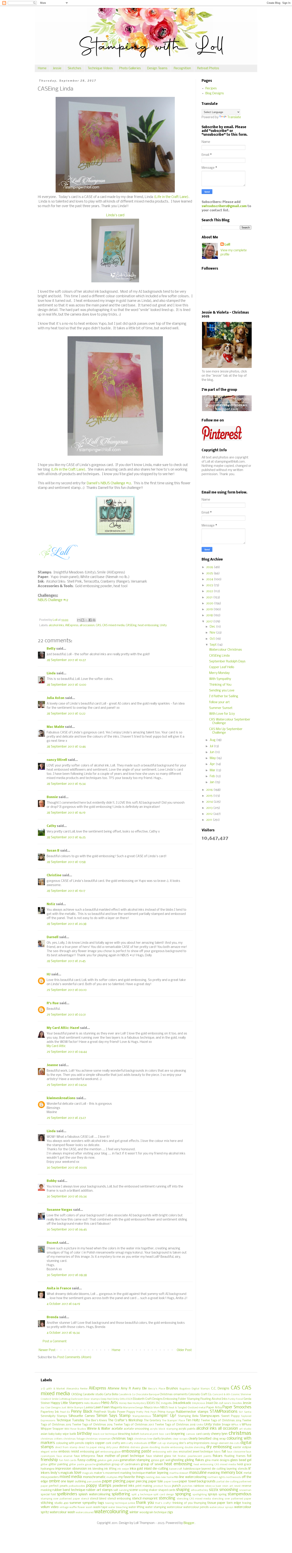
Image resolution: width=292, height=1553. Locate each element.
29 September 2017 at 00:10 (67, 990)
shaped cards (166, 1490)
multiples (112, 1477)
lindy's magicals (62, 1473)
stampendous (239, 1494)
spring (223, 1494)
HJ (48, 974)
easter (237, 1447)
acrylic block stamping (164, 1429)
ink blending (95, 1468)
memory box (232, 1473)
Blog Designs (214, 93)
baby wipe (62, 1434)
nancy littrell (57, 760)
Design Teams (157, 68)
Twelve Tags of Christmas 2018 (175, 1424)
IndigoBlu (166, 1403)
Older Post (184, 1350)
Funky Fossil (235, 1399)
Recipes (211, 88)
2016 (210, 790)
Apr (213, 764)
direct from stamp (66, 1447)
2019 (210, 609)
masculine (198, 1473)
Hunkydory (139, 1403)
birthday (84, 1434)
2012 (209, 814)
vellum (45, 1507)
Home (42, 68)
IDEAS (151, 1403)
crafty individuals (136, 1443)
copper (100, 1443)
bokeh (135, 1434)
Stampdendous (141, 1416)
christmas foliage (73, 1439)
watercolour (175, 1507)
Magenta (116, 1407)
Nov (213, 632)
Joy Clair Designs (51, 1407)
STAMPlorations (223, 1412)
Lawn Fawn (102, 1407)
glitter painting (58, 1464)
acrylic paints (187, 1428)
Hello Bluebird (92, 1403)
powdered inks (123, 1486)
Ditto (123, 1399)
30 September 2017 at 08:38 (67, 1275)
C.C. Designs (220, 1388)
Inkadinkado (182, 1403)
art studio (245, 1429)
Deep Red (106, 1399)
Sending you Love (221, 690)
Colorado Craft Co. (200, 1394)
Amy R (126, 1388)
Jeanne (52, 1065)
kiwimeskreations (61, 1098)
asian (44, 1434)
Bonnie (52, 797)
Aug (213, 740)
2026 (210, 567)
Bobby (52, 1181)
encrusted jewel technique (196, 1451)
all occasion (87, 625)
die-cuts (234, 1443)
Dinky (115, 1399)
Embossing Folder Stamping (181, 1399)
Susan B (53, 850)
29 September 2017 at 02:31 (66, 1014)
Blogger (189, 1523)
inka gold (136, 1468)
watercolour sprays (221, 1507)
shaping (183, 1490)
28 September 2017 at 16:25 (66, 837)
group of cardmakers (126, 1464)
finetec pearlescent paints (194, 1456)
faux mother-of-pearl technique (120, 1456)
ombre (54, 1481)
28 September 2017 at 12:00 (66, 684)
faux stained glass (158, 1456)
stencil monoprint (145, 1498)
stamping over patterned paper (60, 1498)
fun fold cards (67, 1460)
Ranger (170, 1412)
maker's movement (107, 1473)
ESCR (129, 1399)
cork (108, 1443)
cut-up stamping (168, 1443)
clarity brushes (162, 1438)
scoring (143, 1490)
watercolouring (111, 1512)
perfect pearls (58, 1486)
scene (133, 1490)
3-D (43, 1388)
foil (249, 1456)
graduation (103, 1464)
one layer (67, 1481)
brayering (178, 1434)
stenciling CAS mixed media (194, 1498)
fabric (217, 1452)
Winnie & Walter (98, 1428)
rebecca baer (213, 1486)
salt (115, 1490)
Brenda (52, 1317)
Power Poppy (126, 1412)
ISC (158, 1403)
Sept (213, 644)
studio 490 (61, 1503)
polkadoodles (77, 1486)
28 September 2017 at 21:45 (66, 961)
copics (89, 1443)
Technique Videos (100, 68)
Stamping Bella (188, 1416)
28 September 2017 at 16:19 (66, 812)
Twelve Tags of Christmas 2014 (221, 1420)
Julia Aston (55, 698)
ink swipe (123, 1469)
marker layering (157, 1473)
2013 (209, 808)
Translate (234, 117)
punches (187, 1486)
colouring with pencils (70, 1443)
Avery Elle (139, 1388)
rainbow (199, 1486)
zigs (170, 1512)
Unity (163, 625)
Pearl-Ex (65, 1412)
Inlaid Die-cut (214, 1403)
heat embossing (148, 625)
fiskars (217, 1456)
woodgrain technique (153, 1512)
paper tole (155, 1481)
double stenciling (195, 1447)
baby (51, 1434)
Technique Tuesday (70, 1420)
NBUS (164, 1407)
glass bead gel (240, 1460)
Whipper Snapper (52, 1428)
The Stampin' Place (173, 1420)
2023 (210, 585)
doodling (154, 1447)
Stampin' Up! (164, 1416)
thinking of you (182, 1503)
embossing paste (136, 1452)
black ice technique (105, 1434)
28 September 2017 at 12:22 (66, 713)
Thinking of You (220, 684)
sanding (124, 1490)
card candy (203, 1434)
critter (152, 1443)
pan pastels (94, 1481)
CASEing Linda (219, 655)
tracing (246, 1503)
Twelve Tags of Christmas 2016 (92, 1424)
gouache (90, 1464)
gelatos (102, 1460)
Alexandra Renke (76, 1388)
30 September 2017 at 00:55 (67, 1167)
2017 (209, 621)
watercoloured (85, 1512)
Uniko (199, 1424)
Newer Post (47, 1350)
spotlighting (199, 1494)
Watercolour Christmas (225, 649)
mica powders (50, 1477)
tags (101, 1503)
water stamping (155, 1507)
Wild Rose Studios (75, 1429)
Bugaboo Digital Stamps (195, 1388)
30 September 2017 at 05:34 (67, 1196)
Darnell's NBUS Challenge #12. (109, 483)
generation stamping (135, 1460)
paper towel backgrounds (197, 1481)
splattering (121, 1494)
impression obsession (71, 1468)
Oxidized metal (197, 1407)
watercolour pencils (196, 1507)
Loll (227, 244)
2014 (210, 801)
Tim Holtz (193, 1420)
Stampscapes (209, 1416)
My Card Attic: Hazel (63, 1028)
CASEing (131, 625)
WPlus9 (246, 1424)
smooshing (228, 1490)
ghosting (177, 1460)
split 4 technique (141, 1494)
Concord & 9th (221, 1394)
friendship (49, 1460)
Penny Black (81, 1412)
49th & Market (55, 1388)
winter (134, 1512)
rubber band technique (68, 1490)
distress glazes (139, 1447)
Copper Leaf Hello (221, 667)
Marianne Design (133, 1407)
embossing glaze (110, 1452)
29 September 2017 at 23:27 (66, 1118)
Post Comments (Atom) (74, 1357)
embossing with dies (165, 1452)
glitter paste (76, 1464)
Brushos (172, 1388)
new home (167, 1477)
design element (219, 1443)
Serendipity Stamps (54, 1416)
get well (165, 1460)
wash (89, 1507)
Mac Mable (55, 727)
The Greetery (152, 1420)
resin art (227, 1486)
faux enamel (65, 1456)
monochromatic (94, 1477)
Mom (157, 1407)
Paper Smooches (236, 1407)
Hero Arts (109, 1403)
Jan (212, 782)
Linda (51, 673)
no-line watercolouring (190, 1477)
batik (73, 1434)
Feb (213, 776)
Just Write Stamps (72, 1407)
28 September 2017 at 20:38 (66, 924)
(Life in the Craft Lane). (171, 197)
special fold (48, 1494)
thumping (200, 1503)
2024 (210, 579)
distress (124, 1447)
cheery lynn (219, 1434)
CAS (98, 625)
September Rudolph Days (227, 661)
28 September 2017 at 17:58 (66, 862)
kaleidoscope (192, 1468)
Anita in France (59, 1288)
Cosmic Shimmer (241, 1394)
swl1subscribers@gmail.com (224, 206)
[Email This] (79, 620)
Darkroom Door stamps (85, 1399)
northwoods (233, 1477)
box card (164, 1434)
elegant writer (49, 1452)
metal (247, 1473)
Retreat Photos (208, 68)
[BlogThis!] (83, 620)
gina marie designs (217, 1460)
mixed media (71, 1477)
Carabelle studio (93, 1394)
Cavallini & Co (127, 1394)
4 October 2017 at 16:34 (63, 1333)
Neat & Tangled (178, 1407)
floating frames (235, 1456)
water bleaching (118, 1507)
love (77, 1473)
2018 (210, 615)
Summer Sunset (220, 708)
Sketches (74, 68)
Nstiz (51, 904)
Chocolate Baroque (147, 1394)
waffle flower (77, 1507)
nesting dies (153, 1477)
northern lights (216, 1477)
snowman (245, 1490)
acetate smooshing (136, 1428)
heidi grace (244, 1464)
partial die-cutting (228, 1481)
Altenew (113, 1388)
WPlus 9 (236, 1424)
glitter (44, 1464)
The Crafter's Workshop (125, 1420)
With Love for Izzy (222, 714)
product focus (162, 1486)
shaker (153, 1490)
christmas (240, 1433)
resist (237, 1486)
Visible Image (221, 1424)
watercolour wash (62, 1512)
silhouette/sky (199, 1490)
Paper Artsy (214, 1407)
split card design (163, 1494)
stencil (85, 1498)
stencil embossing (119, 1498)
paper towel (171, 1481)
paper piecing (114, 1481)
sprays (212, 1494)
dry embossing (219, 1447)
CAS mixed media (113, 625)
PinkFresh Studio (105, 1412)
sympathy (89, 1503)
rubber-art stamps (99, 1490)
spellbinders (67, 1494)
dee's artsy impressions (194, 1443)
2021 (209, 597)
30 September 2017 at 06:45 (67, 1229)
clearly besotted (200, 1438)
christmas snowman (98, 1439)
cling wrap (219, 1438)
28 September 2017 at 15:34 (66, 784)
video (55, 1507)
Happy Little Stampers (67, 1403)
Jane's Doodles (233, 1403)
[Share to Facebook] (90, 620)
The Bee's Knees (96, 1420)
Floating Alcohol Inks (213, 1399)
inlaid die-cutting (156, 1468)
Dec (213, 626)
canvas (190, 1434)
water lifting (136, 1507)
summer (75, 1503)
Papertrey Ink (50, 1412)
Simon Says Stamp (113, 1416)
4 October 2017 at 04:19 (63, 1304)
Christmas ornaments (174, 1394)
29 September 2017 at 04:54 (67, 1085)
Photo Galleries (130, 68)
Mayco (148, 1407)
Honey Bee (125, 1403)
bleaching (124, 1434)
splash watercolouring (94, 1494)
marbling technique (132, 1473)
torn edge (234, 1503)
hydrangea (47, 1468)
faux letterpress (84, 1456)
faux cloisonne (236, 1452)
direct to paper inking (91, 1447)
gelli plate (113, 1460)
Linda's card (115, 215)
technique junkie (125, 1503)
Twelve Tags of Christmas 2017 (134, 1424)
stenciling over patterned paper (231, 1498)
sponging (183, 1494)
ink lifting (110, 1468)
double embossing (172, 1447)
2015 (209, 795)
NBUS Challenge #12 (53, 600)
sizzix (213, 1490)
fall (224, 1451)
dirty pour (112, 1447)
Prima (161, 1412)
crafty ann (119, 1443)
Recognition (182, 68)
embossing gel (89, 1451)
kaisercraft (175, 1469)
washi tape (100, 1507)
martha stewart (179, 1473)
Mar (213, 770)
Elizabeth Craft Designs (148, 1399)
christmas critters (52, 1439)
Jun (212, 752)
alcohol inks (56, 625)
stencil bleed (98, 1498)
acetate (117, 1428)
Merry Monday (219, 673)
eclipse (246, 1447)
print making (143, 1486)
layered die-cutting (213, 1468)
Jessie (57, 68)
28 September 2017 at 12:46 (66, 746)
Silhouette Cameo (82, 1416)
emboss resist (68, 1451)
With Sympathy (220, 679)
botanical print (149, 1434)
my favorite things (131, 1477)
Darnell (52, 937)
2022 (210, 591)
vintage (64, 1507)
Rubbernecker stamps (192, 1412)
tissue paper (216, 1503)
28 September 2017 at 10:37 (66, 660)
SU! (241, 1412)
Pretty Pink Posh (146, 1412)
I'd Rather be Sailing (223, 696)
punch (176, 1486)
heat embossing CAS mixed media (215, 1464)
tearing (109, 1503)
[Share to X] (86, 620)
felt (174, 1456)
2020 (210, 603)
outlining (80, 1481)
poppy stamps (98, 1486)
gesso (155, 1460)
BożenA (52, 1243)
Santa (247, 1412)
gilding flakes (194, 1460)
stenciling (167, 1498)
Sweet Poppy (230, 1416)
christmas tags (122, 1438)
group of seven (152, 1464)
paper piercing (137, 1481)
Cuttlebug (64, 1399)
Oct (213, 639)
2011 (209, 820)
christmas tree (143, 1439)
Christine (54, 875)
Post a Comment (55, 1341)
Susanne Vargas (59, 1210)
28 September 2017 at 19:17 (66, 891)
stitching (47, 1503)
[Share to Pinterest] (94, 620)
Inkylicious (198, 1403)
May (213, 758)
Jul (212, 746)
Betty (51, 648)
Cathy (51, 826)
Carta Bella (111, 1394)
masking (214, 1473)
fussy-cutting (87, 1460)
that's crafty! (163, 1503)
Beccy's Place (156, 1388)
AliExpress (71, 625)
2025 (210, 573)
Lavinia (88, 1407)
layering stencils (237, 1468)
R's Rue (53, 1003)
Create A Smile (49, 1399)
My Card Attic (56, 1046)
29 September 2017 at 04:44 (67, 1052)
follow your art (219, 702)
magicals (87, 1473)
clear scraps (180, 1439)
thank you (145, 1503)
